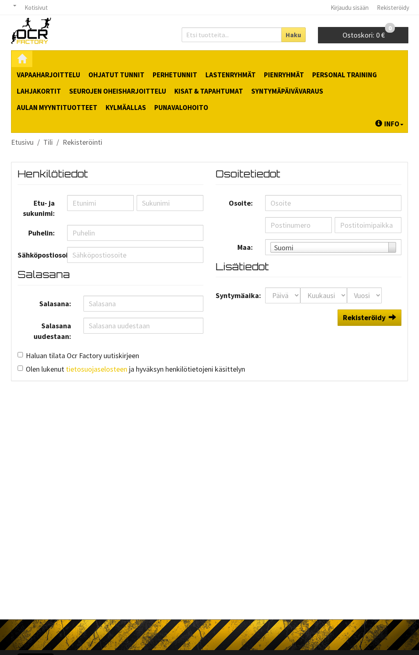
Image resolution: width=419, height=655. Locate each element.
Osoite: (241, 203)
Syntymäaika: (237, 295)
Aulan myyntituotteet (57, 107)
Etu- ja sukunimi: (39, 208)
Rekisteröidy (393, 7)
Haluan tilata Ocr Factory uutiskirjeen (82, 355)
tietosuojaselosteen (96, 369)
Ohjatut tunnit (116, 74)
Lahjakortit (39, 91)
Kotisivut (36, 7)
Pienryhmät (284, 74)
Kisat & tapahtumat (208, 91)
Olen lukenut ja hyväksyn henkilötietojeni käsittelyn (135, 369)
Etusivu (22, 142)
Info (391, 123)
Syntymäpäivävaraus (287, 91)
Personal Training (344, 74)
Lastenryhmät (230, 74)
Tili (48, 142)
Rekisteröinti (82, 142)
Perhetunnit (175, 74)
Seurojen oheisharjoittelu (117, 91)
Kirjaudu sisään (350, 7)
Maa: (245, 247)
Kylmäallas (126, 107)
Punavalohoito (181, 107)
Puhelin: (41, 233)
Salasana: (55, 303)
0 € (367, 33)
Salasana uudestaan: (52, 331)
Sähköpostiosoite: (39, 255)
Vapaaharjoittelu (48, 74)
